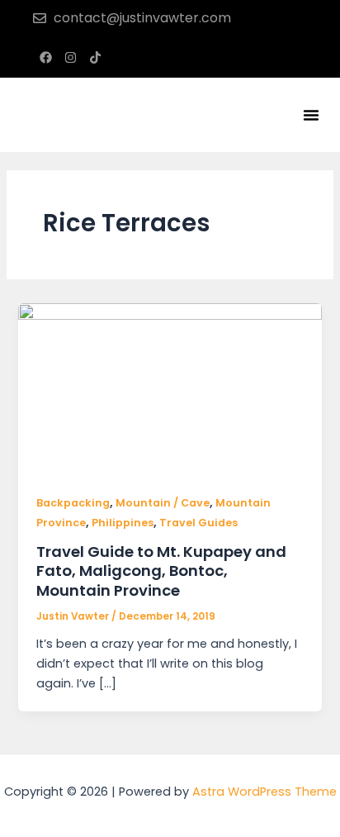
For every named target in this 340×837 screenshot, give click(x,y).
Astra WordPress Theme (264, 791)
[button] (311, 114)
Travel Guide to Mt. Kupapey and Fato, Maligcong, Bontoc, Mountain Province (161, 571)
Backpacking (73, 503)
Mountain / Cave (163, 503)
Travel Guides (198, 523)
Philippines (122, 523)
